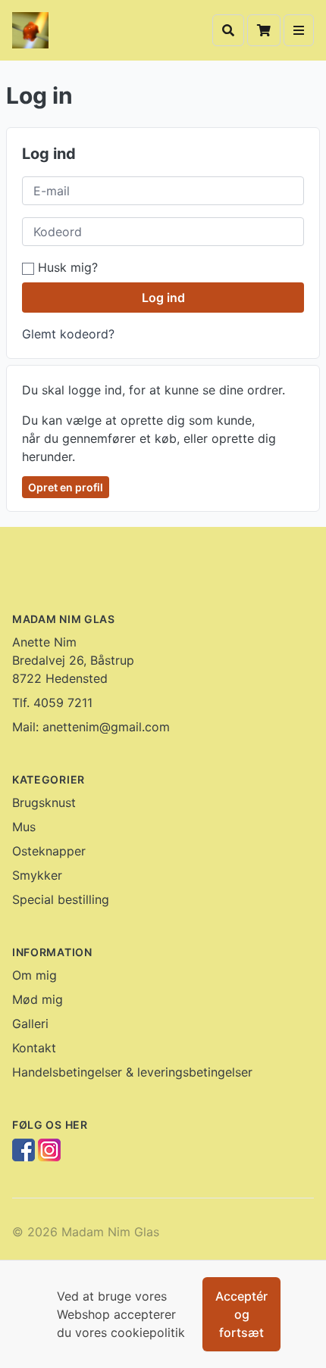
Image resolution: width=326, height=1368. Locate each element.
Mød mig (37, 999)
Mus (24, 826)
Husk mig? (66, 267)
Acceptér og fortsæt (241, 1314)
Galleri (30, 1023)
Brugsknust (44, 802)
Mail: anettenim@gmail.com (91, 726)
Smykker (37, 875)
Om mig (34, 975)
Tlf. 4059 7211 (52, 702)
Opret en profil (65, 487)
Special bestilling (60, 899)
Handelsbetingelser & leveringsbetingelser (132, 1072)
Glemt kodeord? (68, 333)
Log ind (163, 297)
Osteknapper (49, 851)
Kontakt (34, 1047)
